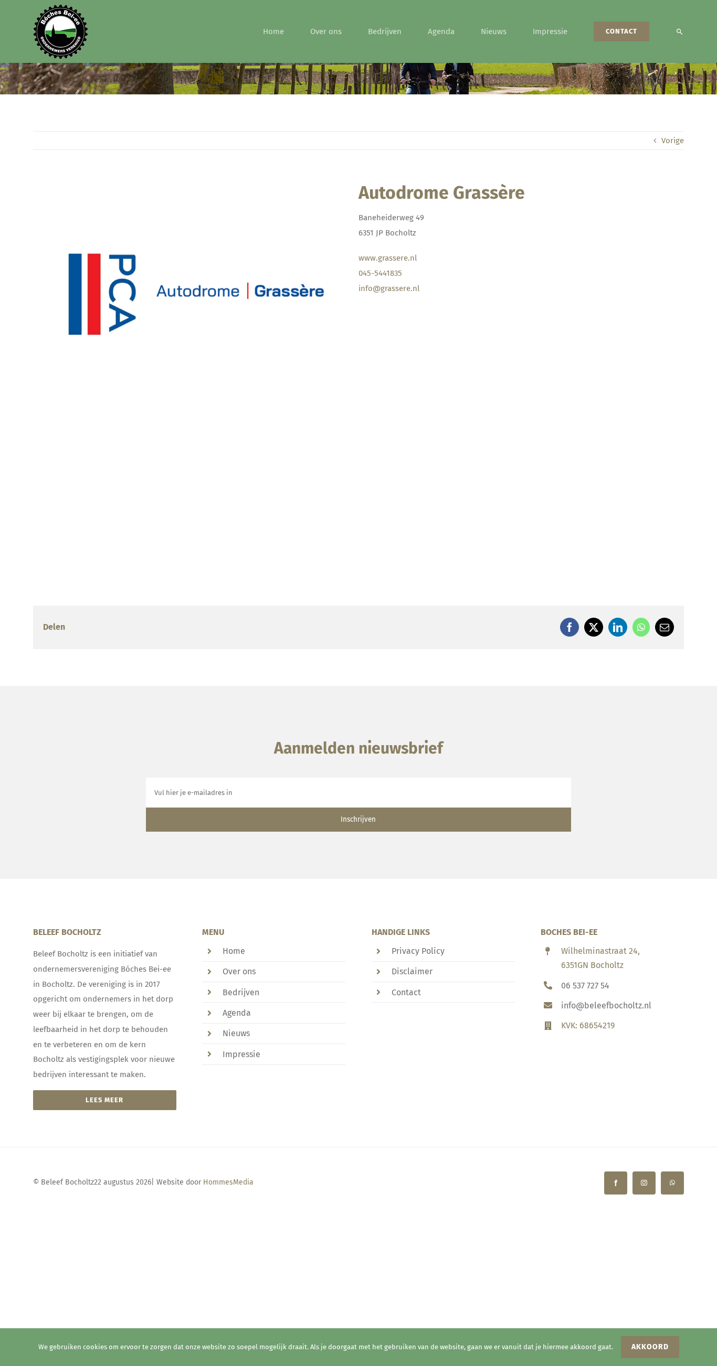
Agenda (237, 1013)
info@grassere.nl (388, 288)
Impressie (241, 1054)
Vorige (672, 140)
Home (234, 951)
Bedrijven (241, 992)
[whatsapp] (672, 1183)
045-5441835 (380, 273)
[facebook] (615, 1183)
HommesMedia (228, 1182)
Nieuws (236, 1033)
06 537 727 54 (585, 986)
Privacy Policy (418, 951)
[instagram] (644, 1183)
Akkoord (650, 1346)
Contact (406, 992)
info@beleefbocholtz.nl (606, 1005)
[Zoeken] (680, 31)
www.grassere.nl (387, 258)
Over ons (239, 971)
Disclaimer (412, 971)
